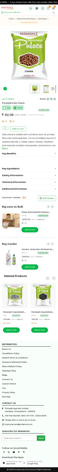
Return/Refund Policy (12, 366)
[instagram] (9, 452)
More (5, 148)
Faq (4, 388)
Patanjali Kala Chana (29, 22)
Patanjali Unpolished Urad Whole (41, 312)
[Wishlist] (6, 285)
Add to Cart (18, 129)
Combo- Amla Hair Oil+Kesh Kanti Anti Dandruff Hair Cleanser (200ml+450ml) (38, 249)
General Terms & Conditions (15, 358)
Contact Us (7, 379)
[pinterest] (19, 452)
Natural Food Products (26, 19)
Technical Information (14, 182)
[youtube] (14, 452)
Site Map (6, 397)
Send (41, 438)
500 (19, 108)
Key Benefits (9, 153)
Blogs (4, 375)
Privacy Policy (8, 392)
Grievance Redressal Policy (14, 362)
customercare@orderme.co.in (18, 424)
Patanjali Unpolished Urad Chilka (13, 312)
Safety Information (12, 175)
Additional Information (14, 188)
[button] (12, 462)
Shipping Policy (9, 371)
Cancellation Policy (10, 353)
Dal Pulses (42, 19)
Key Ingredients (11, 168)
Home (11, 19)
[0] (48, 8)
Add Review (48, 198)
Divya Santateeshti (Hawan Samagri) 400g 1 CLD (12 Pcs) (36, 212)
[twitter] (24, 452)
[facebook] (4, 452)
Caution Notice (9, 384)
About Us (6, 349)
